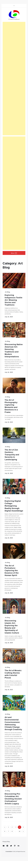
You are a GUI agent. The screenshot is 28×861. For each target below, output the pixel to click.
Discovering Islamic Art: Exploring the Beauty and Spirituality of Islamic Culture (12, 626)
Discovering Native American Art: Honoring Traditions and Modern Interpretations (14, 350)
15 (19, 831)
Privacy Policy (6, 841)
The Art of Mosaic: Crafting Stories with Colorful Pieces (13, 674)
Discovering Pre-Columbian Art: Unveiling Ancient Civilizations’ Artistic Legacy (13, 799)
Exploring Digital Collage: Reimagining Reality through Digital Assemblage (14, 506)
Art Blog (7, 292)
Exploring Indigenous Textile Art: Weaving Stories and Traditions (13, 300)
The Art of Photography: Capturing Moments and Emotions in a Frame (11, 406)
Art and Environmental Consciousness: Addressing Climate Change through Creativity (13, 723)
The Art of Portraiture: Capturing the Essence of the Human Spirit (12, 570)
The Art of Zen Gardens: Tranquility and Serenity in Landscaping (12, 455)
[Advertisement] (14, 78)
